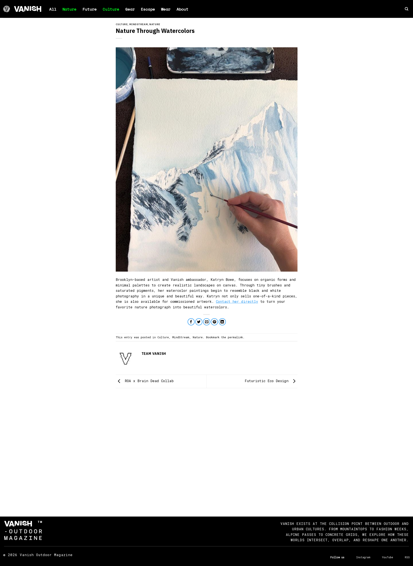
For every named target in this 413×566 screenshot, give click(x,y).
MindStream (138, 24)
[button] (406, 9)
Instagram (363, 557)
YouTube (387, 557)
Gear (130, 9)
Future (90, 9)
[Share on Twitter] (198, 321)
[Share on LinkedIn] (222, 321)
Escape (148, 9)
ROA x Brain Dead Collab (148, 381)
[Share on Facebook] (191, 321)
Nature (69, 9)
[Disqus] (206, 448)
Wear (166, 9)
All (52, 9)
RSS (407, 557)
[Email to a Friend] (206, 321)
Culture (111, 9)
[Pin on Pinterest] (214, 321)
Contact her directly (237, 301)
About (182, 9)
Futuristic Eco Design (268, 381)
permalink (235, 337)
